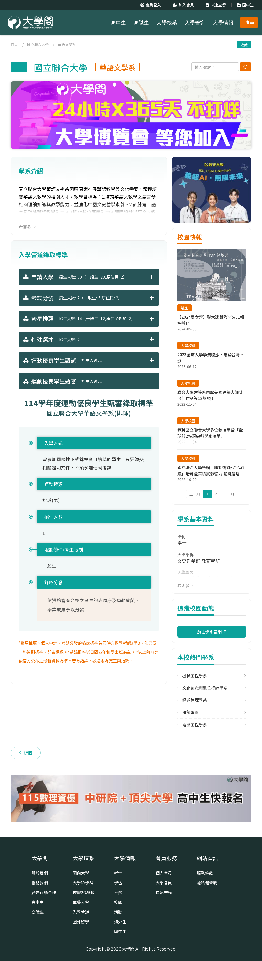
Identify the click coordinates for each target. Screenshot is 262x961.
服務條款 (205, 873)
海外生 (120, 921)
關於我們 (39, 873)
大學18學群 (83, 883)
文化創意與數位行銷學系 (204, 688)
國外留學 (81, 921)
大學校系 (167, 23)
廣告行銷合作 (43, 892)
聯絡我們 (39, 883)
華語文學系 (67, 44)
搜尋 (249, 22)
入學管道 (195, 23)
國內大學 (81, 873)
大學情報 (223, 23)
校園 (118, 902)
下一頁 (228, 493)
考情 (118, 873)
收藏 (244, 44)
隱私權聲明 (207, 883)
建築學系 (190, 712)
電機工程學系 (194, 725)
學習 (118, 883)
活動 (118, 912)
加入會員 (186, 5)
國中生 (248, 5)
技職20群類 (83, 892)
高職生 (141, 23)
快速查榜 (218, 5)
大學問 (128, 949)
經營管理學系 (194, 700)
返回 (28, 753)
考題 (118, 892)
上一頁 (194, 493)
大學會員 (164, 883)
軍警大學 (81, 902)
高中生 (118, 23)
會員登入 (153, 5)
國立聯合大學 (38, 44)
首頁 (14, 44)
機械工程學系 (194, 676)
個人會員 (164, 873)
